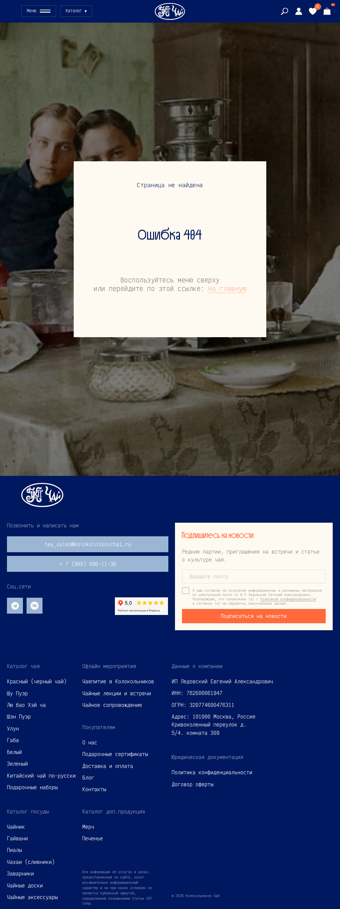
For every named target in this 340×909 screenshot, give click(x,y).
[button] (38, 11)
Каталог (74, 10)
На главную (227, 516)
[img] (298, 11)
